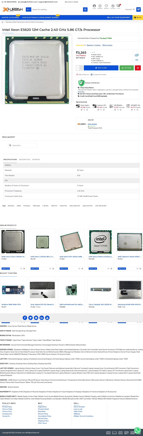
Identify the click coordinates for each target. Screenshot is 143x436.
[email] (10, 145)
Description (24, 159)
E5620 (19, 206)
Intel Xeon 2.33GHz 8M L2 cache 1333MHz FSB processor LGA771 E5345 (43, 257)
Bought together (8, 273)
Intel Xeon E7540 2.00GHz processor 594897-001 (101, 257)
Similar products (8, 225)
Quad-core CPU (88, 206)
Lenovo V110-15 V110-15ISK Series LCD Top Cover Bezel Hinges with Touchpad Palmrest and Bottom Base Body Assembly (102, 105)
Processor (26, 206)
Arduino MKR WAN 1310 (11, 304)
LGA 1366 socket (100, 206)
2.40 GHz (45, 206)
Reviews (36, 159)
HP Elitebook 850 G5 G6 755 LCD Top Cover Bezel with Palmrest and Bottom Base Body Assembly (119, 105)
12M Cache (36, 206)
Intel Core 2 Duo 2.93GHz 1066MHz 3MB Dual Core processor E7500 (14, 257)
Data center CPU (75, 206)
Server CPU (63, 206)
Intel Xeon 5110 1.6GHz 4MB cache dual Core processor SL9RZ (72, 257)
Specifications (10, 159)
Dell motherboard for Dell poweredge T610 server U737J (72, 304)
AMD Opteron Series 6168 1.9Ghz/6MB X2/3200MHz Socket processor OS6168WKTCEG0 (130, 257)
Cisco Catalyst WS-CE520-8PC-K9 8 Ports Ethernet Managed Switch (101, 304)
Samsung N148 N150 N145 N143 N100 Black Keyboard (130, 304)
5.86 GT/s (54, 206)
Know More (81, 91)
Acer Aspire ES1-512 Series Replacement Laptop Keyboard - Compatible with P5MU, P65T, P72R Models (43, 304)
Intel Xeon (11, 206)
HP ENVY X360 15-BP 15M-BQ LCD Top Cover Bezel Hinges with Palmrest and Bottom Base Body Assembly (136, 105)
